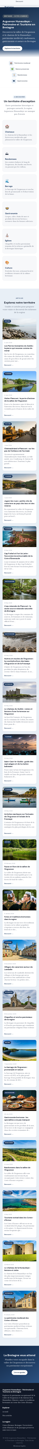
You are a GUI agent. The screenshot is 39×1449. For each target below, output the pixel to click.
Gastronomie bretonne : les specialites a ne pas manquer (17, 1118)
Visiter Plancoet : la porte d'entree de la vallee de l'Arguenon (19, 399)
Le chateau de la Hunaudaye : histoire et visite (17, 1269)
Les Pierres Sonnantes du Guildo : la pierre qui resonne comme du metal (19, 348)
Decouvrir (19, 1)
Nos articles (7, 1415)
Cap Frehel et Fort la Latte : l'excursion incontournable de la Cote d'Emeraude (18, 556)
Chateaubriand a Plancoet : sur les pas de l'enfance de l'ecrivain (19, 449)
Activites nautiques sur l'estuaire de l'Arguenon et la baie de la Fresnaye (18, 816)
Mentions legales (19, 1446)
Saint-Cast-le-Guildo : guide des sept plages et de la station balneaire (18, 764)
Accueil (5, 1412)
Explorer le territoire (12, 48)
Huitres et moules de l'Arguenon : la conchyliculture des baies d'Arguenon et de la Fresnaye (19, 661)
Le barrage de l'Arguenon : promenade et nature (15, 1068)
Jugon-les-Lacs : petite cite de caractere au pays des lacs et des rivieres (19, 503)
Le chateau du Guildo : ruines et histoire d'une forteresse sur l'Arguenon (18, 711)
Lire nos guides (19, 1372)
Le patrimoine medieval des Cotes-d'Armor (16, 1319)
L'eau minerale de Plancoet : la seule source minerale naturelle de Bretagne (18, 608)
